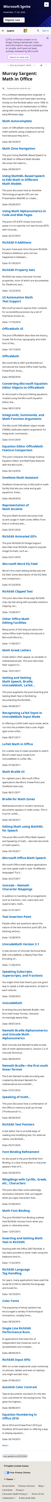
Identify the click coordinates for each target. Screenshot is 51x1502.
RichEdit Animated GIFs (19, 536)
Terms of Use (38, 1494)
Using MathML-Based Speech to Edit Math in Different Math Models (23, 180)
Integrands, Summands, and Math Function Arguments (23, 417)
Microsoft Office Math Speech (24, 858)
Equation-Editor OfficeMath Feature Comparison (22, 448)
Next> (5, 1445)
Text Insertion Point (16, 917)
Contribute (7, 1490)
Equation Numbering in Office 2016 (19, 1416)
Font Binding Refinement (20, 1152)
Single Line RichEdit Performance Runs (16, 1330)
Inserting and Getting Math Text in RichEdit (22, 1240)
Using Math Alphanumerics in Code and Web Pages (24, 213)
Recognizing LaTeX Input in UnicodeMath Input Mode (22, 715)
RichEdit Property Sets (18, 270)
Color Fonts (10, 1301)
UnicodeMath (12, 1003)
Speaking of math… (16, 1097)
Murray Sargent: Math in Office (21, 65)
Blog (40, 1486)
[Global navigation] (3, 30)
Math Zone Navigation (18, 148)
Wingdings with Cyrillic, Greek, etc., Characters (24, 1181)
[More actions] (46, 65)
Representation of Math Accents (15, 507)
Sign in (45, 30)
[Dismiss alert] (46, 4)
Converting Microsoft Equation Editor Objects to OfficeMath (25, 385)
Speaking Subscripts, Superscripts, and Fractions (22, 973)
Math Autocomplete (17, 121)
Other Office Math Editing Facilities (15, 621)
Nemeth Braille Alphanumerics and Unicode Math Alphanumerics (25, 1034)
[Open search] (38, 30)
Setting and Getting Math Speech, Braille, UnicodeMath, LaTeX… (18, 681)
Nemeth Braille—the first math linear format (25, 1067)
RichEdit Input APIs (16, 1360)
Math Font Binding (16, 1211)
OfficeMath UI (12, 329)
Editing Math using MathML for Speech (22, 828)
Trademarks (7, 1498)
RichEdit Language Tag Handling (16, 1271)
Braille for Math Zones (18, 799)
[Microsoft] (25, 31)
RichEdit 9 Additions (16, 242)
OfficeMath (10, 356)
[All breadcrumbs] (4, 65)
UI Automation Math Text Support (17, 299)
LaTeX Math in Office (17, 744)
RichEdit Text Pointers (18, 1124)
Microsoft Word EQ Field (20, 564)
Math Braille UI (13, 772)
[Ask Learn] (41, 65)
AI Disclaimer (8, 1486)
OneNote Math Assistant (20, 478)
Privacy (19, 1490)
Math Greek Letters (16, 650)
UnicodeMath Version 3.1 (20, 944)
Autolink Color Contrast (19, 1387)
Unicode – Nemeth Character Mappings (17, 887)
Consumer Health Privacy (14, 1494)
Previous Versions (26, 1486)
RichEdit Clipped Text (17, 591)
